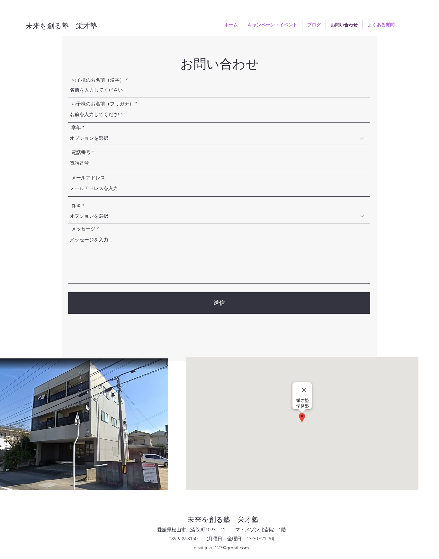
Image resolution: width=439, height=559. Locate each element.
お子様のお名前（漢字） (97, 79)
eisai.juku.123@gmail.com (221, 548)
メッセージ (83, 228)
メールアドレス (88, 177)
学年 (76, 127)
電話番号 (81, 152)
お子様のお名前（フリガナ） (102, 103)
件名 (76, 205)
